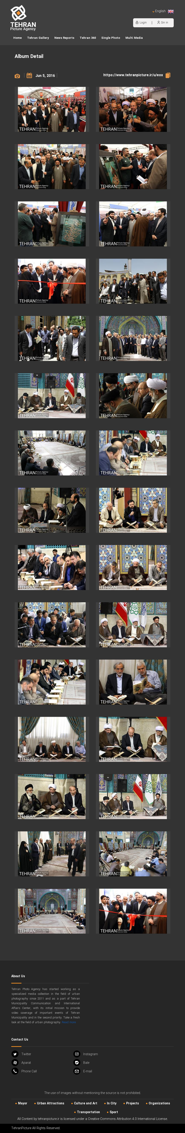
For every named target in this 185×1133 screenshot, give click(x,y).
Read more (69, 1022)
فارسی (145, 16)
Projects (132, 1103)
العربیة (134, 16)
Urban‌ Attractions (50, 1103)
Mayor (22, 1103)
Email (87, 1071)
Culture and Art (85, 1103)
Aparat (26, 1062)
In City (111, 1103)
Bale (86, 1062)
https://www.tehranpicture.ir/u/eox (133, 75)
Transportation (88, 1112)
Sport (114, 1112)
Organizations (159, 1103)
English (160, 11)
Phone (29, 1071)
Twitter (26, 1054)
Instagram (90, 1054)
